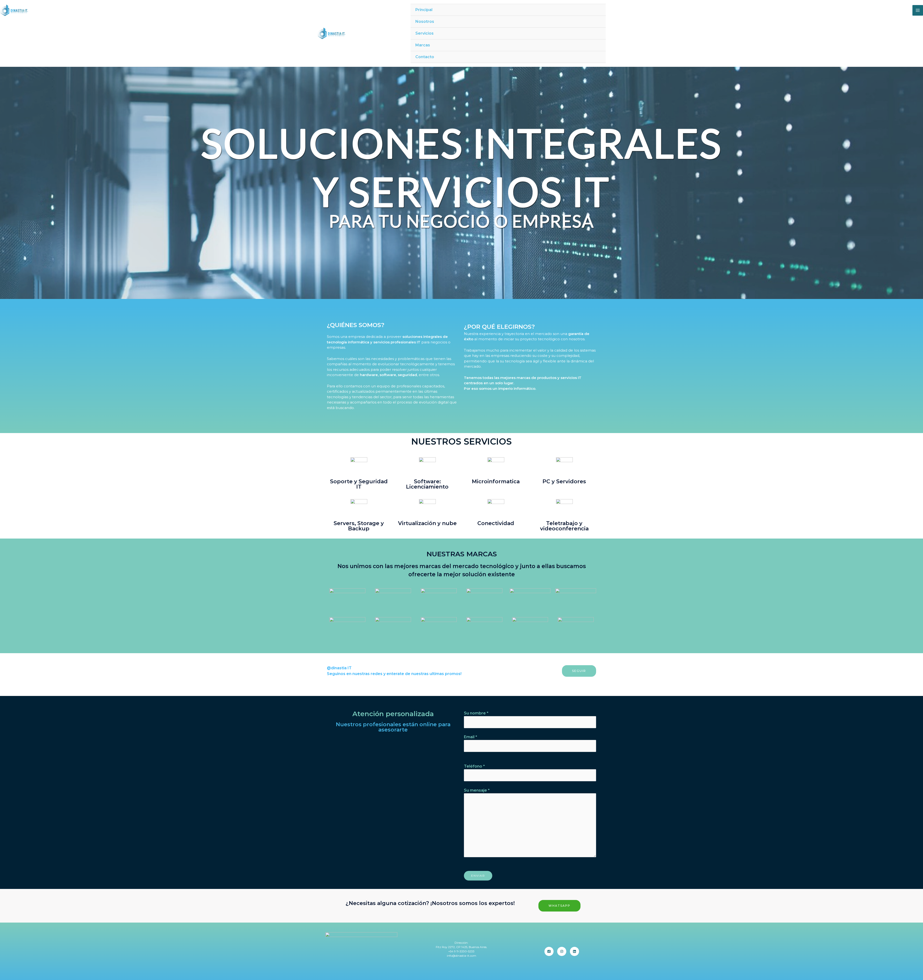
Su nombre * (476, 713)
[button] (579, 671)
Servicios (424, 33)
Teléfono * (474, 766)
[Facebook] (549, 951)
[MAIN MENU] (917, 10)
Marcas (422, 45)
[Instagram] (561, 951)
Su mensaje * (477, 790)
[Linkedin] (574, 951)
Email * (470, 737)
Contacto (424, 57)
